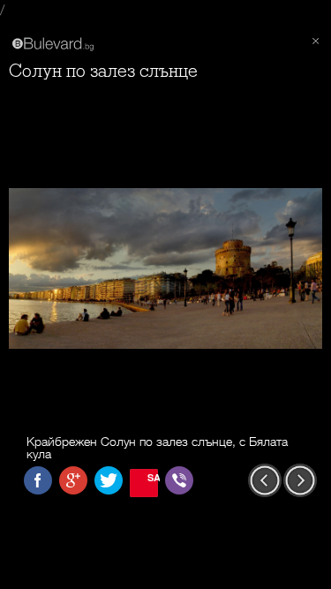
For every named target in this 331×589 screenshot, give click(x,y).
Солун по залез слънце (103, 71)
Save (152, 477)
